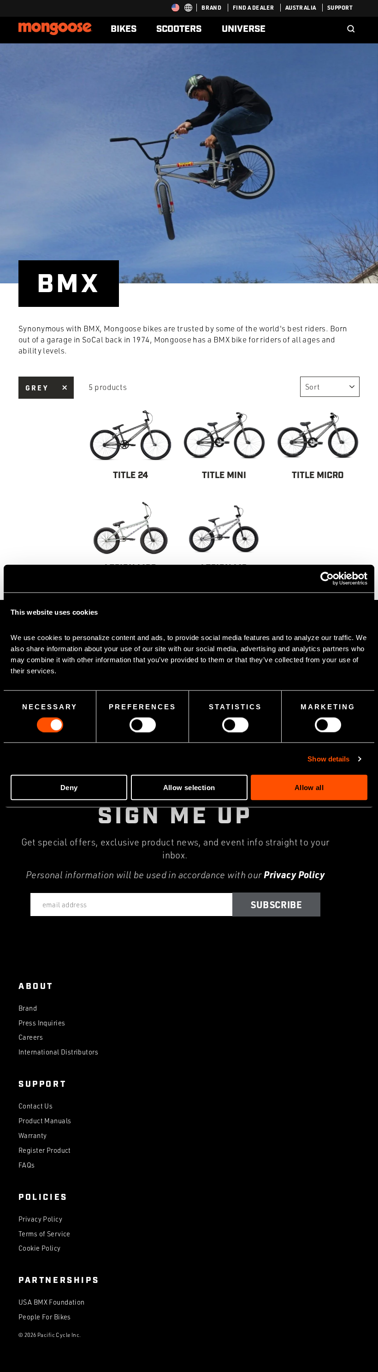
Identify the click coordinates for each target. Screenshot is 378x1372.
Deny (69, 787)
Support (340, 7)
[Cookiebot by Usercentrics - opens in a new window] (327, 578)
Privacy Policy (294, 875)
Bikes (123, 29)
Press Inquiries (41, 1023)
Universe (244, 29)
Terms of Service (44, 1233)
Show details (328, 758)
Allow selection (189, 787)
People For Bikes (44, 1316)
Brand (211, 7)
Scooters (178, 29)
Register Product (44, 1150)
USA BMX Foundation (51, 1302)
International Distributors (58, 1052)
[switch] (143, 724)
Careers (30, 1037)
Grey (36, 387)
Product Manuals (44, 1120)
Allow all (309, 787)
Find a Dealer (253, 7)
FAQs (26, 1165)
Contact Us (35, 1106)
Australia (300, 7)
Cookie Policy (39, 1248)
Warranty (32, 1135)
